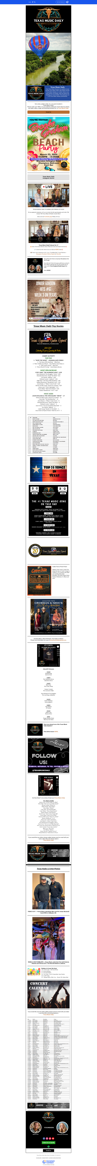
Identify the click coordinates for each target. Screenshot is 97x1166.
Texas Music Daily (63, 108)
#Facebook (44, 254)
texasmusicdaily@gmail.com (58, 640)
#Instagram (38, 254)
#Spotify (53, 254)
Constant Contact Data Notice (55, 1157)
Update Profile (45, 1157)
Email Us (48, 112)
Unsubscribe (38, 1157)
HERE (57, 249)
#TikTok (49, 254)
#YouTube (58, 254)
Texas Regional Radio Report (57, 266)
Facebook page (48, 216)
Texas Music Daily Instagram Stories (48, 177)
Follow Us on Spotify (48, 1142)
